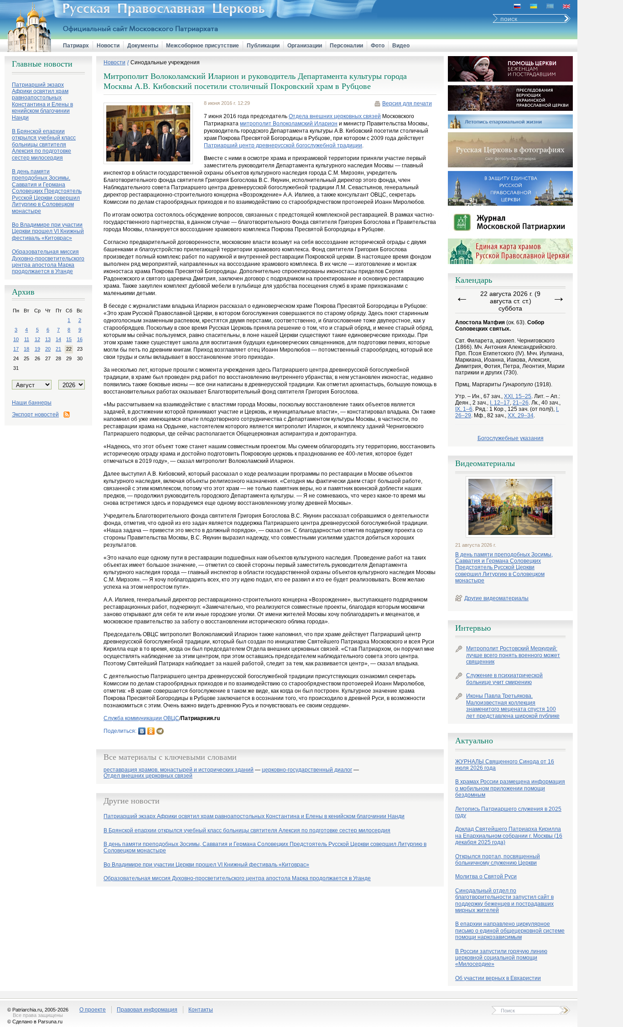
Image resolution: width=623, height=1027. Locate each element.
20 (48, 349)
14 (58, 339)
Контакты (200, 1009)
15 (69, 339)
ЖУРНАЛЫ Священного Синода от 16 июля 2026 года (504, 764)
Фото (377, 45)
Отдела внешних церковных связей (335, 116)
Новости (108, 45)
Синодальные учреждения (165, 62)
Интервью (473, 628)
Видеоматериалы (485, 463)
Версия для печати (407, 103)
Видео (401, 45)
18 (26, 349)
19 (37, 349)
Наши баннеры (32, 402)
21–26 (521, 402)
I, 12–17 (500, 402)
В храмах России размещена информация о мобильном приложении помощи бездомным (510, 788)
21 (58, 349)
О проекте (92, 1009)
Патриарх (76, 45)
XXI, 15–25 (517, 396)
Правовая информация (147, 1009)
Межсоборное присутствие (202, 45)
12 (37, 339)
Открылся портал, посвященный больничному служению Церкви (497, 859)
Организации (304, 45)
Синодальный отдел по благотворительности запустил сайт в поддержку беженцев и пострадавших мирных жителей (504, 900)
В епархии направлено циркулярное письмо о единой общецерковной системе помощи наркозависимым (510, 930)
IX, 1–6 (463, 409)
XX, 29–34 (521, 415)
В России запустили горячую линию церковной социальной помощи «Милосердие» (501, 958)
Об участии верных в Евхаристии (498, 978)
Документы (142, 45)
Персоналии (346, 45)
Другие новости (132, 800)
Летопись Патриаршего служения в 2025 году (508, 812)
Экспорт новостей (35, 414)
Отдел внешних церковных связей (148, 776)
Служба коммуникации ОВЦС (141, 718)
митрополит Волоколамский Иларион (288, 123)
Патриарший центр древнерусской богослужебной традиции (283, 145)
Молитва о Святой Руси (486, 876)
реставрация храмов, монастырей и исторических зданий (179, 770)
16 (80, 339)
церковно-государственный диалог (307, 770)
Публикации (263, 45)
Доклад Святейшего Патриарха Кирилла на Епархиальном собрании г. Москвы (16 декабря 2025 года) (508, 835)
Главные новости (42, 63)
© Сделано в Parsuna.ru (34, 1021)
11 (26, 339)
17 (16, 349)
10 (16, 339)
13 (48, 339)
